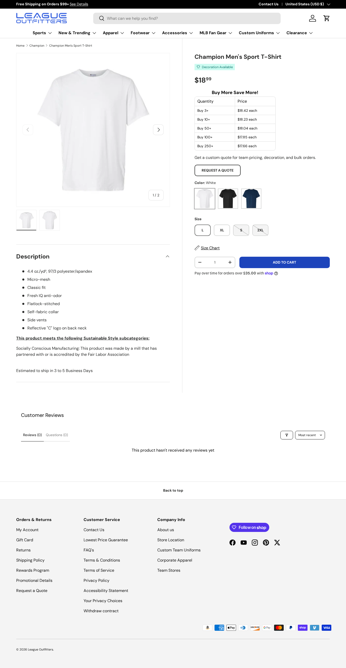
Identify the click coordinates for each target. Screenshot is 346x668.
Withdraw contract (101, 611)
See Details (79, 4)
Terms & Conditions (102, 560)
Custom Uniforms (256, 32)
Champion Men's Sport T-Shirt (70, 46)
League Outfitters (40, 649)
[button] (326, 18)
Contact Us (269, 4)
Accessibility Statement (106, 590)
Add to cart (284, 262)
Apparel (110, 32)
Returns (23, 550)
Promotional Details (34, 580)
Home (20, 46)
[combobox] (187, 18)
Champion (36, 46)
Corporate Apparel (174, 560)
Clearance (296, 32)
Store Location (170, 540)
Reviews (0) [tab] (32, 435)
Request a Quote (218, 170)
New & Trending (74, 32)
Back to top (173, 490)
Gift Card (24, 540)
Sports (39, 32)
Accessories (174, 32)
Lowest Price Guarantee (106, 540)
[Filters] (286, 435)
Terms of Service (99, 570)
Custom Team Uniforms (179, 550)
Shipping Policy (30, 560)
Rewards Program (32, 570)
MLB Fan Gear (213, 32)
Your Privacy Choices (103, 600)
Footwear (140, 32)
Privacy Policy (96, 580)
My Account (27, 529)
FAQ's (89, 550)
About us (165, 529)
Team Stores (168, 570)
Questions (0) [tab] (57, 435)
